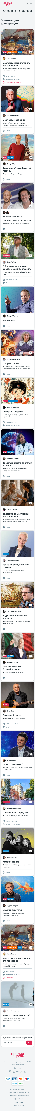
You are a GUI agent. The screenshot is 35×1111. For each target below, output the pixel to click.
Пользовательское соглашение (19, 1095)
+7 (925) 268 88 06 (17, 1065)
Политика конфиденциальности (19, 1092)
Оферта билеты (19, 1099)
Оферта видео (19, 1102)
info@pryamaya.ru (17, 1068)
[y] (29, 1043)
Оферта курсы (19, 1105)
